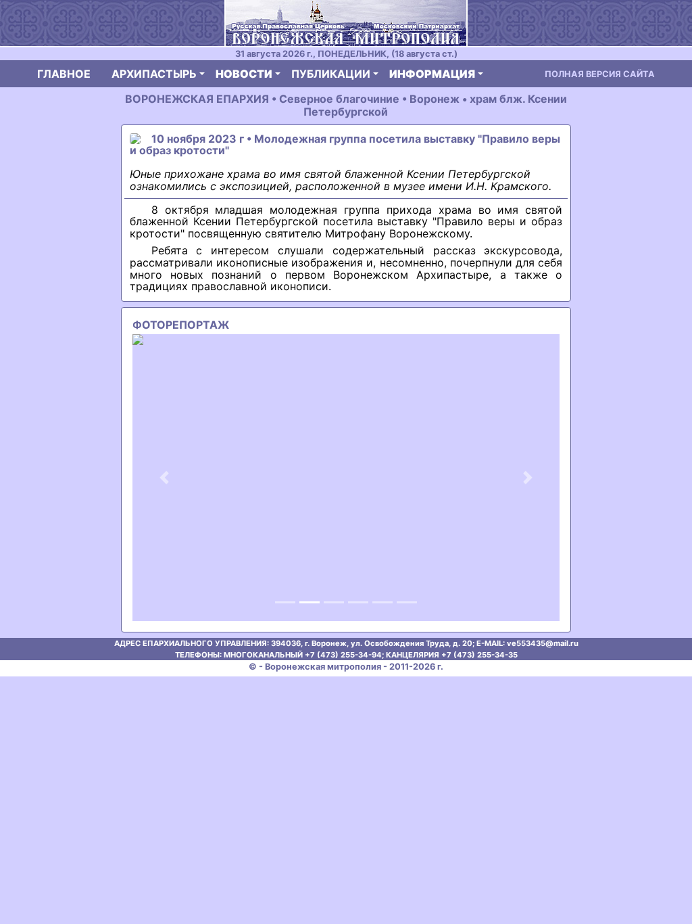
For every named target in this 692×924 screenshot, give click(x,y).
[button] (164, 477)
